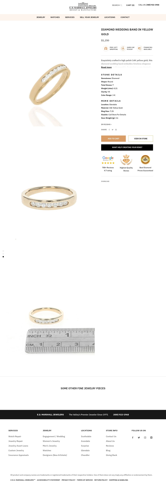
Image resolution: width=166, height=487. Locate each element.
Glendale (85, 450)
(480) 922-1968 (152, 5)
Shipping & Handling (118, 480)
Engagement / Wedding (54, 436)
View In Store (140, 138)
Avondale (85, 441)
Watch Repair (14, 436)
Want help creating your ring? (127, 147)
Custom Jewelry (16, 450)
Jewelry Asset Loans (18, 445)
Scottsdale (86, 436)
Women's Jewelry (51, 441)
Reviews (110, 445)
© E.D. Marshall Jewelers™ (22, 480)
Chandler (85, 455)
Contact (125, 17)
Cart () (130, 5)
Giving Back (111, 455)
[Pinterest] (116, 129)
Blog (108, 450)
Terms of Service (85, 480)
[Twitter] (112, 129)
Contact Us (111, 436)
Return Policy (101, 480)
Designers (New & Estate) (55, 455)
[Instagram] (145, 437)
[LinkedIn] (151, 437)
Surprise (85, 445)
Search (116, 5)
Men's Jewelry (50, 445)
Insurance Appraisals (18, 455)
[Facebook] (109, 129)
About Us (110, 441)
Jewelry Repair (15, 441)
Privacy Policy (68, 480)
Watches (55, 17)
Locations (109, 17)
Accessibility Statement (48, 480)
